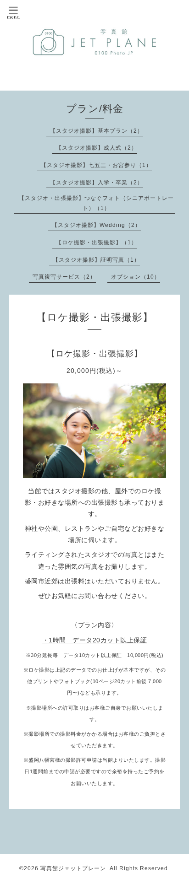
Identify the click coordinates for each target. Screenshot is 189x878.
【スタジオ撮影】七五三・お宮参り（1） (96, 165)
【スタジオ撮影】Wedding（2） (96, 225)
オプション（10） (135, 277)
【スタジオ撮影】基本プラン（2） (96, 131)
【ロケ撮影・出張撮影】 (95, 353)
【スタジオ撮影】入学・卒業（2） (96, 182)
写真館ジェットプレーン (73, 868)
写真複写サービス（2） (64, 277)
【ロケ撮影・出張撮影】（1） (96, 242)
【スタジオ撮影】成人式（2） (96, 148)
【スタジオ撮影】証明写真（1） (96, 260)
